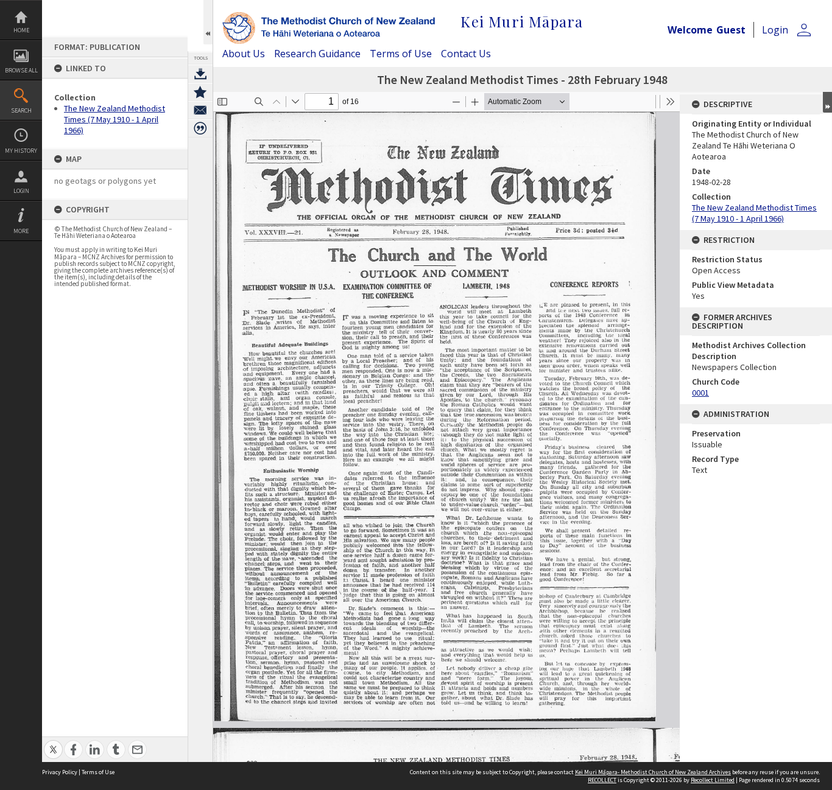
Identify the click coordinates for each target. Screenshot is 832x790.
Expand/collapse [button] (827, 102)
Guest (731, 30)
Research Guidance (317, 53)
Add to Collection (200, 92)
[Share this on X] (53, 743)
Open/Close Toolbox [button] (208, 22)
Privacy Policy (59, 772)
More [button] (21, 231)
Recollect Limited (713, 780)
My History (21, 151)
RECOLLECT (602, 780)
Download (200, 74)
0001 (700, 392)
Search (21, 110)
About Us (243, 53)
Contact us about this (200, 110)
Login (21, 191)
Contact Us (466, 53)
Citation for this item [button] (200, 128)
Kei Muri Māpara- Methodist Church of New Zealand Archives (653, 772)
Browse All (21, 70)
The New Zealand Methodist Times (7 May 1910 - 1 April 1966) (114, 119)
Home (21, 30)
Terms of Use (401, 53)
